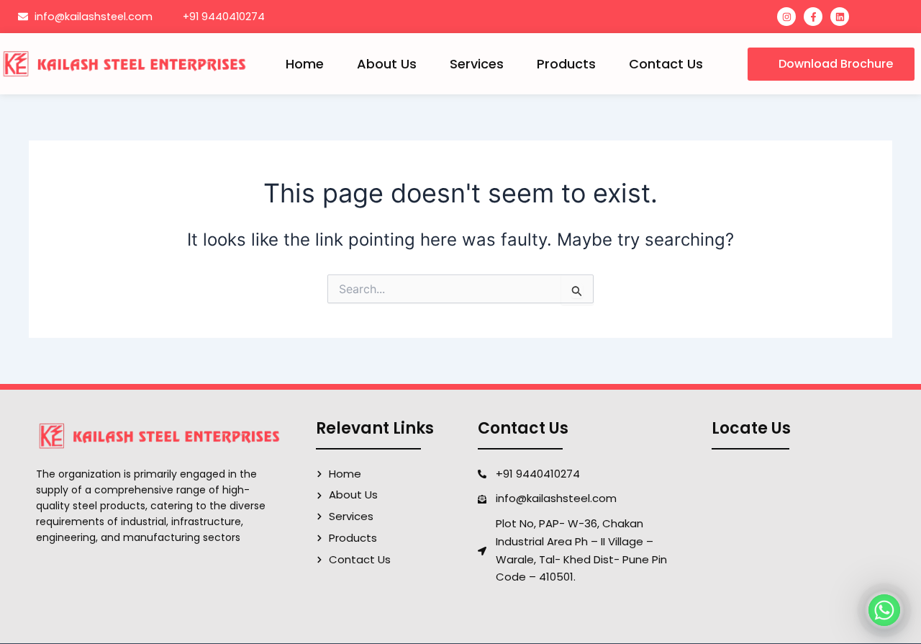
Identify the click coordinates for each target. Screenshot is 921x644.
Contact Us (666, 64)
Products (566, 64)
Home (305, 64)
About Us (387, 64)
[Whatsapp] (884, 610)
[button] (831, 64)
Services (477, 64)
